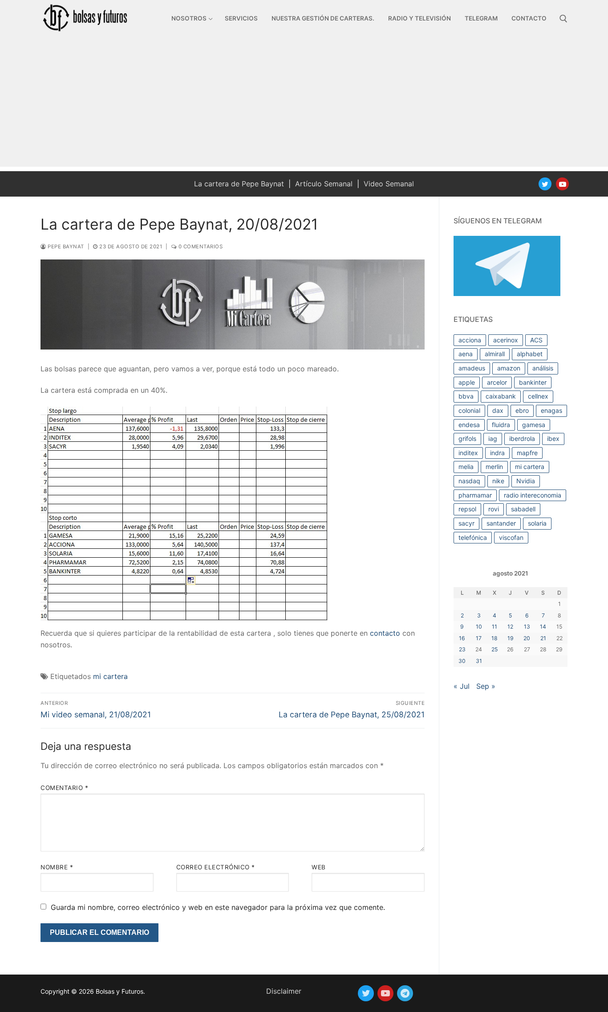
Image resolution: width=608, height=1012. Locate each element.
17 (479, 638)
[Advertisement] (304, 104)
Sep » (485, 686)
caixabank (501, 396)
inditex (468, 453)
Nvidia (525, 481)
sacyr (466, 523)
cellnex (538, 396)
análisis (542, 368)
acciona (469, 340)
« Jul (462, 686)
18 (494, 638)
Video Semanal (389, 183)
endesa (469, 424)
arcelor (497, 382)
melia (466, 466)
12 (510, 626)
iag (492, 438)
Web (319, 867)
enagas (551, 410)
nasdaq (469, 481)
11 (494, 626)
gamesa (533, 424)
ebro (522, 410)
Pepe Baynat (65, 246)
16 (462, 638)
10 (479, 626)
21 (543, 638)
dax (497, 410)
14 (543, 626)
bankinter (533, 382)
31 (479, 661)
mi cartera (110, 676)
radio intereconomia (532, 495)
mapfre (527, 453)
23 (462, 649)
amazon (508, 368)
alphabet (530, 354)
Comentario (64, 787)
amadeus (471, 368)
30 (462, 661)
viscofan (511, 537)
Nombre (57, 867)
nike (498, 481)
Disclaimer (283, 991)
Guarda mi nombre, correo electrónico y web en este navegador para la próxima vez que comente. (218, 907)
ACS (536, 340)
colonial (469, 410)
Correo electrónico (215, 867)
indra (497, 453)
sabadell (523, 509)
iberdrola (522, 438)
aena (465, 354)
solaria (537, 523)
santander (501, 523)
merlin (494, 466)
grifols (467, 438)
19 (510, 638)
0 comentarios (200, 246)
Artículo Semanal (324, 183)
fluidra (501, 424)
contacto (385, 633)
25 (494, 649)
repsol (467, 509)
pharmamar (475, 495)
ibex (553, 438)
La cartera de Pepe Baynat (239, 183)
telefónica (472, 537)
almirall (495, 354)
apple (466, 382)
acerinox (505, 340)
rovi (493, 509)
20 (526, 638)
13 (527, 626)
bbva (466, 396)
